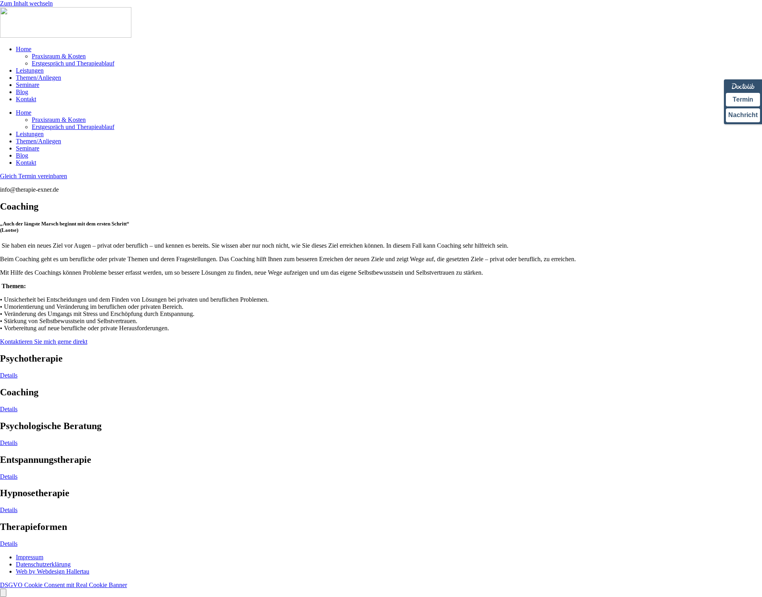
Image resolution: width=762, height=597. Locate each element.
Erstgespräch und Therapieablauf (73, 63)
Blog (22, 92)
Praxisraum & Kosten (59, 56)
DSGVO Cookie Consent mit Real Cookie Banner (63, 585)
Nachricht (743, 115)
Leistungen (30, 70)
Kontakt (26, 99)
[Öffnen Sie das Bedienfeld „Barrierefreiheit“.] (3, 593)
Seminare (27, 84)
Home (23, 49)
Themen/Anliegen (38, 77)
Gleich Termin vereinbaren (33, 176)
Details (8, 375)
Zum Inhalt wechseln (26, 3)
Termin (743, 99)
